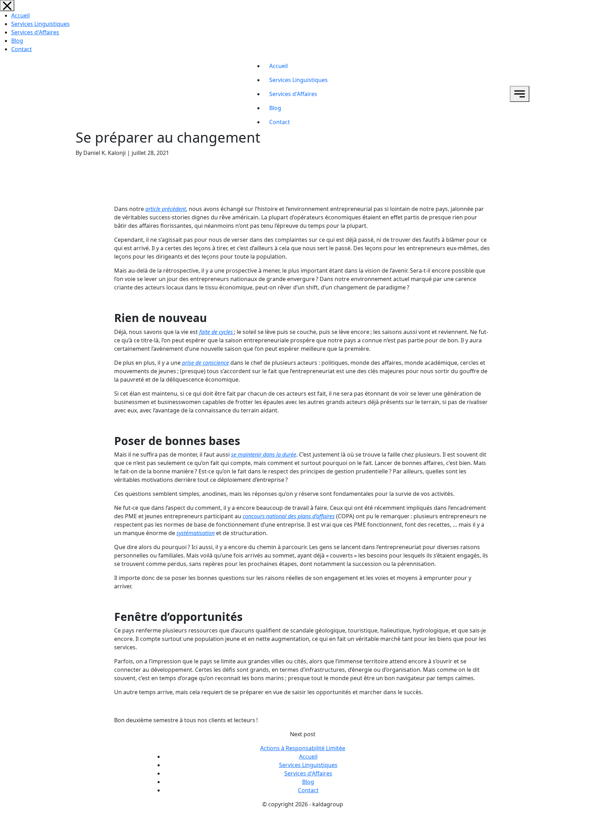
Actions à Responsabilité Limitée (302, 748)
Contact (21, 49)
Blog (17, 41)
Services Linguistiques (40, 24)
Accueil (20, 15)
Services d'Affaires (35, 32)
